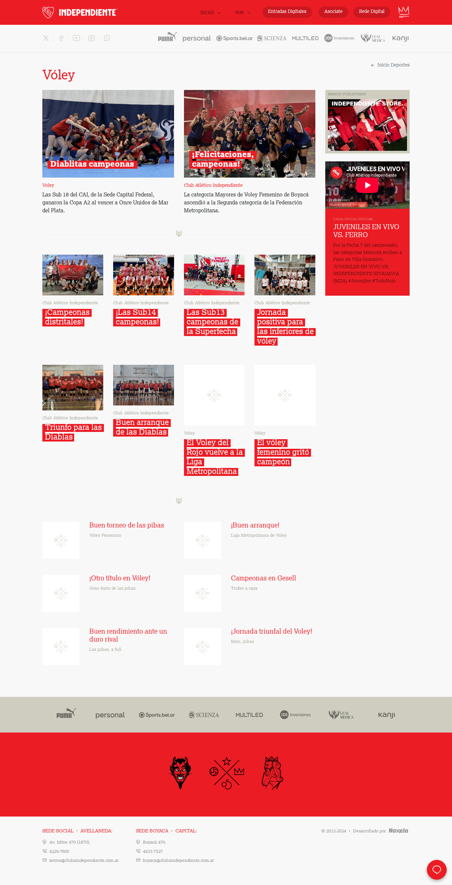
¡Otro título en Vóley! (119, 578)
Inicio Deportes (394, 65)
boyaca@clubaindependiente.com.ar (178, 861)
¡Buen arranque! (255, 526)
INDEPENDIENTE (93, 12)
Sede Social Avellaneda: (77, 831)
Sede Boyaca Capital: (166, 831)
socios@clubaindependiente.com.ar (84, 861)
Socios (207, 12)
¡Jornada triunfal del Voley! (271, 632)
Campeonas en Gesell (263, 578)
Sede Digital (371, 11)
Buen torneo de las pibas (126, 526)
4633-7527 (153, 852)
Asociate (333, 11)
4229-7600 (59, 852)
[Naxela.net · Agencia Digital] (398, 831)
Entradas (287, 11)
